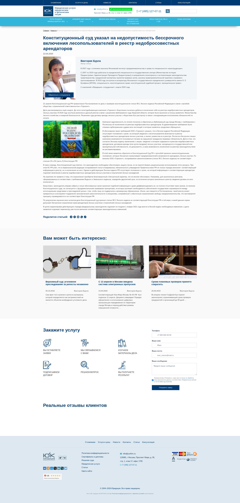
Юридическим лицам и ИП (81, 20)
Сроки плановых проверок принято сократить (172, 283)
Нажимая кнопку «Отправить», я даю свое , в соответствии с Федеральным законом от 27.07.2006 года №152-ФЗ (175, 379)
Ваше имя (156, 341)
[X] (55, 469)
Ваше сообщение (159, 361)
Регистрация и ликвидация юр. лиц (56, 20)
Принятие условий (138, 493)
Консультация (184, 3)
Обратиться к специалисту (59, 95)
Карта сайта (87, 471)
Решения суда (88, 460)
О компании (56, 3)
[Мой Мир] (51, 469)
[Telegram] (65, 469)
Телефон (156, 331)
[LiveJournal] (62, 469)
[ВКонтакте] (44, 469)
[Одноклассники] (48, 469)
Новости (107, 3)
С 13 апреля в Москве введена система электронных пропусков (117, 283)
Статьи (158, 3)
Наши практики (184, 19)
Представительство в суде (158, 20)
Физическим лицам (107, 19)
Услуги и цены (81, 3)
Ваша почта (157, 351)
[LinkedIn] (58, 469)
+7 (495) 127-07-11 (149, 11)
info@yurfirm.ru (102, 9)
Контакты (133, 3)
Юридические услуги (91, 464)
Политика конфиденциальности (95, 453)
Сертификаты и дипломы (92, 457)
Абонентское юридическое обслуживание (132, 21)
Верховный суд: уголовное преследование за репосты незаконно (67, 283)
